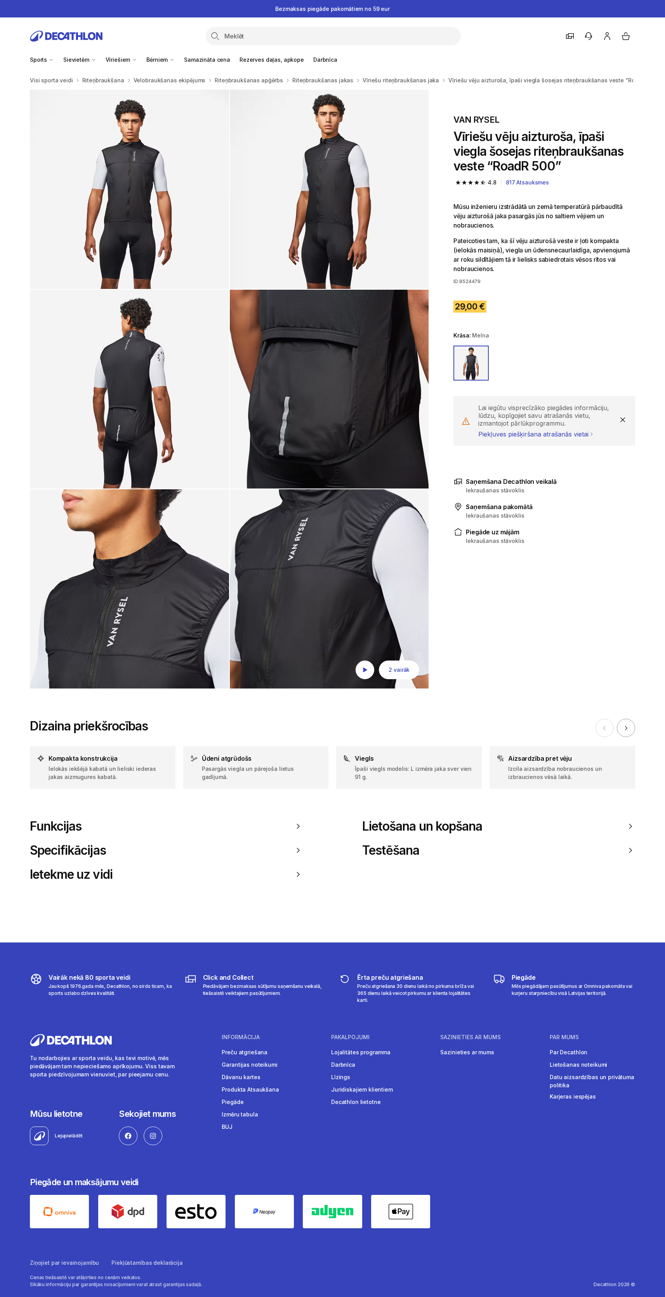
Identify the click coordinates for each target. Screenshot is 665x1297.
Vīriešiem (119, 59)
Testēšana (390, 850)
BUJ (227, 1126)
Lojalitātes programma (361, 1052)
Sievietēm (77, 59)
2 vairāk (399, 669)
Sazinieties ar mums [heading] (470, 1037)
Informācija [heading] (241, 1037)
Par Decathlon (568, 1052)
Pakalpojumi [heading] (350, 1037)
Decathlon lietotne (355, 1102)
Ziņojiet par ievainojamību (64, 1262)
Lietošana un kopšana (422, 826)
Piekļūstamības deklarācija (146, 1262)
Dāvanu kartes (241, 1077)
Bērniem (157, 59)
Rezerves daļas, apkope (272, 59)
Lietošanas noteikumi (578, 1064)
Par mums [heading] (564, 1037)
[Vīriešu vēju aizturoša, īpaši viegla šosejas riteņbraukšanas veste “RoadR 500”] (129, 189)
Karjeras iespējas (573, 1096)
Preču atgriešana (244, 1052)
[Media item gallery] (229, 389)
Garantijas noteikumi (249, 1064)
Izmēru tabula (240, 1114)
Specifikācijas (68, 850)
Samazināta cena (207, 59)
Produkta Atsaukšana (250, 1089)
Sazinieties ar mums (467, 1052)
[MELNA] (470, 363)
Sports (39, 59)
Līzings (340, 1077)
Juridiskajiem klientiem (362, 1089)
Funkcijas (56, 826)
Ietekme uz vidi (71, 874)
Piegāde (232, 1102)
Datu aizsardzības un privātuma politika (592, 1081)
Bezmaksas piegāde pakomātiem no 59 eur (332, 8)
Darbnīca (325, 59)
